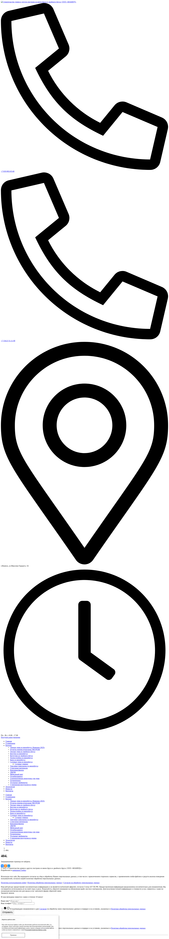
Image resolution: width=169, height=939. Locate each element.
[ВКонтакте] (2, 865)
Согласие (43, 909)
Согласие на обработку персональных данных (81, 883)
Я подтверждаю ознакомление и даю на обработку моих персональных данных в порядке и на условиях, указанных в (75, 909)
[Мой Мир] (8, 865)
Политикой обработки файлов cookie (35, 930)
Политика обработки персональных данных (44, 883)
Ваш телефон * (7, 903)
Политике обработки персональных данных (128, 909)
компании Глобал (19, 870)
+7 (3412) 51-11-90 (8, 341)
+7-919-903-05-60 (7, 171)
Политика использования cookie (13, 883)
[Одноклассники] (5, 865)
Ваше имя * (5, 901)
